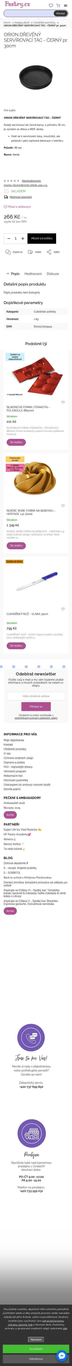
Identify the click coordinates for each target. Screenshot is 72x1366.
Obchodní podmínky (16, 780)
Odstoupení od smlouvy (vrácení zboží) (27, 784)
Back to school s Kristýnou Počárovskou (28, 877)
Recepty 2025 (12, 807)
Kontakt (8, 744)
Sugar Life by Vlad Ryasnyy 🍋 (22, 829)
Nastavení (36, 1339)
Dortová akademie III (16, 863)
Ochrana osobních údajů (18, 757)
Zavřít (60, 261)
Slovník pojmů (12, 789)
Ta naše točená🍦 (14, 848)
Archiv (10, 814)
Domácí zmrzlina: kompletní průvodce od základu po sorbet (35, 884)
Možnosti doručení (21, 197)
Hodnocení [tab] (33, 274)
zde (65, 1328)
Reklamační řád (13, 775)
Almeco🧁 (10, 839)
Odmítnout (36, 1359)
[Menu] (65, 5)
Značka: (25, 185)
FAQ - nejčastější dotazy (18, 766)
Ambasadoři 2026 (14, 803)
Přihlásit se (36, 706)
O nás (7, 753)
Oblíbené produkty (15, 749)
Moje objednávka (14, 740)
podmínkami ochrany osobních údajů (36, 718)
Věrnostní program (15, 771)
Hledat (60, 13)
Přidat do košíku (41, 238)
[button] (61, 1355)
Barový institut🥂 (14, 844)
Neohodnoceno (31, 181)
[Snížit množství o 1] (8, 239)
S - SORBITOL (12, 872)
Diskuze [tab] (53, 274)
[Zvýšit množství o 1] (22, 239)
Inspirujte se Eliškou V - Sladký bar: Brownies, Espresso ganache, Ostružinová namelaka (31, 902)
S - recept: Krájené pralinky (20, 867)
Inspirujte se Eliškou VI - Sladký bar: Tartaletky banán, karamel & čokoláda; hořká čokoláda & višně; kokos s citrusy (35, 893)
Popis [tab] (15, 274)
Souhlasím (36, 1349)
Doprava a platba (14, 762)
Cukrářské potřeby (45, 311)
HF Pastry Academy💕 (17, 834)
